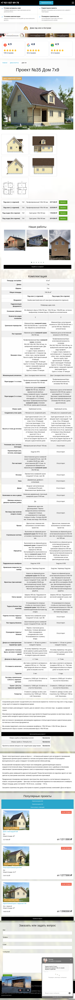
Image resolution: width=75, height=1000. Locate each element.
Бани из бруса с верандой (37, 807)
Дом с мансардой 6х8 (10, 831)
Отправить (7, 976)
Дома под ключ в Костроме (40, 28)
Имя (4, 930)
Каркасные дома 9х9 (37, 804)
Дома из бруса (14, 62)
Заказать (63, 202)
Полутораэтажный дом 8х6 (12, 867)
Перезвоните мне (46, 2)
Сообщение (6, 951)
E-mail (4, 944)
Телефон (5, 937)
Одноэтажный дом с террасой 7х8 (14, 903)
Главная (4, 62)
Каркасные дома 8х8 (37, 801)
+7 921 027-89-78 (10, 2)
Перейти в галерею (37, 267)
